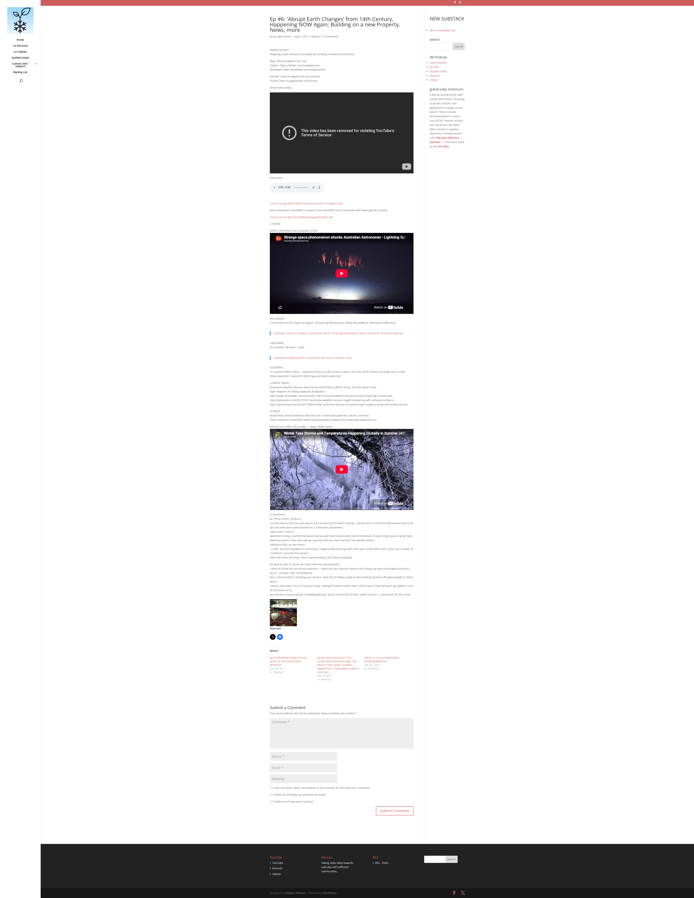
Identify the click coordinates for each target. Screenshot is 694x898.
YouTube (277, 863)
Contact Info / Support (20, 65)
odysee (434, 80)
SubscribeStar (438, 62)
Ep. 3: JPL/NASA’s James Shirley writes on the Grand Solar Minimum (288, 661)
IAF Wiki (434, 67)
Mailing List (20, 72)
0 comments (331, 36)
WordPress (330, 893)
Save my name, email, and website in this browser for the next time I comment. (322, 788)
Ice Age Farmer (282, 36)
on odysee (20, 51)
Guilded (434, 71)
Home (20, 40)
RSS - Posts (381, 863)
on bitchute (20, 45)
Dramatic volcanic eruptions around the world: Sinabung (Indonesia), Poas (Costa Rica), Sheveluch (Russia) (338, 333)
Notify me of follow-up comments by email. (300, 794)
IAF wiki (443, 146)
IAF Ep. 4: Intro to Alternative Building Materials (382, 659)
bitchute (435, 75)
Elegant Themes (295, 893)
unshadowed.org (444, 30)
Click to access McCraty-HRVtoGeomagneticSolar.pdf (301, 217)
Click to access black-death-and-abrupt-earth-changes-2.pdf (306, 203)
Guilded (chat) (20, 57)
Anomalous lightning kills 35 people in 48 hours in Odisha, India (313, 357)
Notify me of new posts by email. (294, 801)
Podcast (316, 36)
